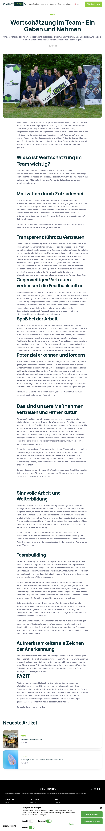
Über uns (44, 4)
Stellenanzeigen (64, 4)
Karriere (53, 4)
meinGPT (33, 803)
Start (7, 803)
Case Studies (34, 4)
